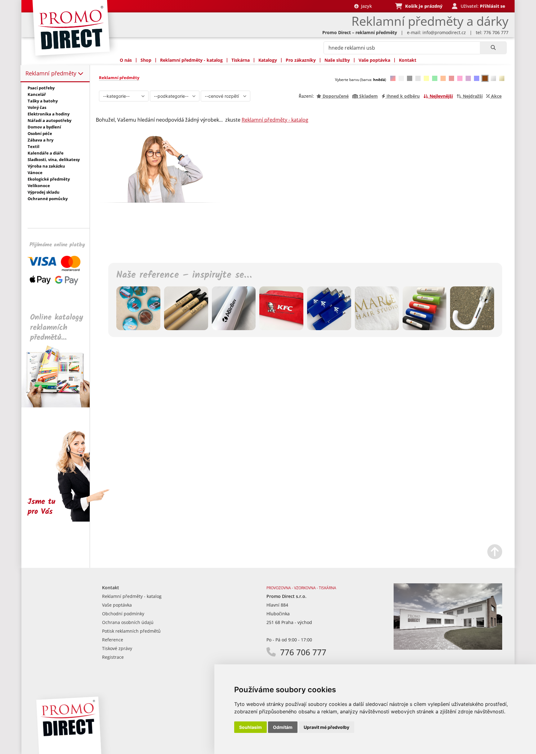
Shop (146, 60)
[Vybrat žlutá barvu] (426, 78)
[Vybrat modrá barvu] (476, 78)
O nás (126, 60)
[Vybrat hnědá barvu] (485, 78)
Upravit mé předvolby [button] (326, 727)
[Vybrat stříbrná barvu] (493, 78)
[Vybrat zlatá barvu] (501, 78)
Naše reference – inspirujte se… (184, 275)
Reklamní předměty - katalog (191, 60)
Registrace (113, 657)
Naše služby (337, 60)
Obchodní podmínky (123, 614)
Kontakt (407, 60)
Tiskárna (240, 60)
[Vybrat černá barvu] (409, 78)
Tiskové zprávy (117, 648)
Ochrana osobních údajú (128, 622)
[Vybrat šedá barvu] (418, 78)
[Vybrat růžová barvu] (459, 78)
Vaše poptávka (374, 60)
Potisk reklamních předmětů (131, 631)
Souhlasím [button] (250, 727)
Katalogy (267, 60)
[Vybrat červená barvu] (451, 78)
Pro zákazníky (301, 60)
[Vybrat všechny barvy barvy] (392, 78)
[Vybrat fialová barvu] (468, 78)
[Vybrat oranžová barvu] (443, 78)
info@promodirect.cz (444, 32)
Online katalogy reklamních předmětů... (56, 327)
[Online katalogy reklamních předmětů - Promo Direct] (60, 406)
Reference (112, 640)
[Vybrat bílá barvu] (401, 78)
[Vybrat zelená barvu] (434, 78)
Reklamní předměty (51, 73)
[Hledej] (493, 47)
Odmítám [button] (283, 727)
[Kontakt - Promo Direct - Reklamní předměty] (448, 648)
